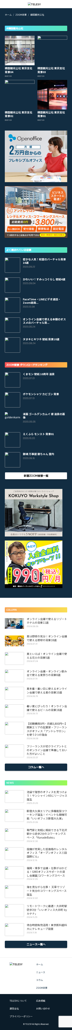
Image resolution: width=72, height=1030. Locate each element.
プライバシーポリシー (21, 1016)
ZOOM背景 (41, 987)
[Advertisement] (36, 28)
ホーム (39, 964)
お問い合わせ (43, 1008)
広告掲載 (40, 1000)
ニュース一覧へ (36, 944)
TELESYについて (18, 1000)
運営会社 (14, 1008)
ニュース (40, 972)
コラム (39, 979)
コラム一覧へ (36, 767)
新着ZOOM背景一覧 (36, 476)
